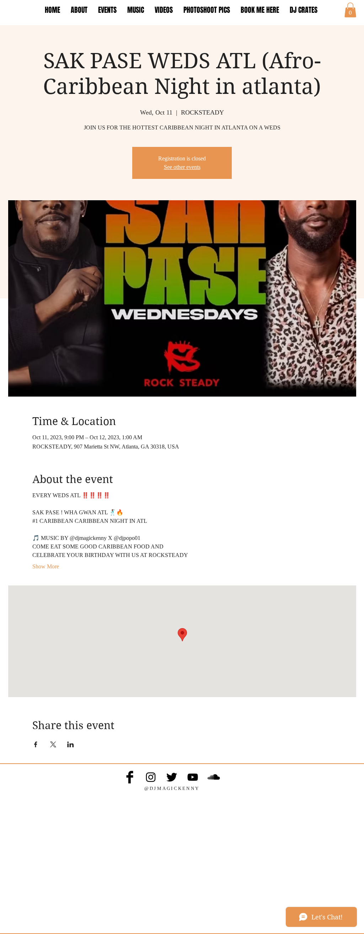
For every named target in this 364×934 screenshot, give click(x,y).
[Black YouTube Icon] (192, 777)
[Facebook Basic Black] (129, 777)
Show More (45, 566)
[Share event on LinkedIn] (70, 744)
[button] (350, 9)
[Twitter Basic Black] (171, 777)
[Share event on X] (53, 744)
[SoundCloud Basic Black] (213, 777)
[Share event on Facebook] (35, 744)
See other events (182, 167)
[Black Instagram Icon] (150, 777)
